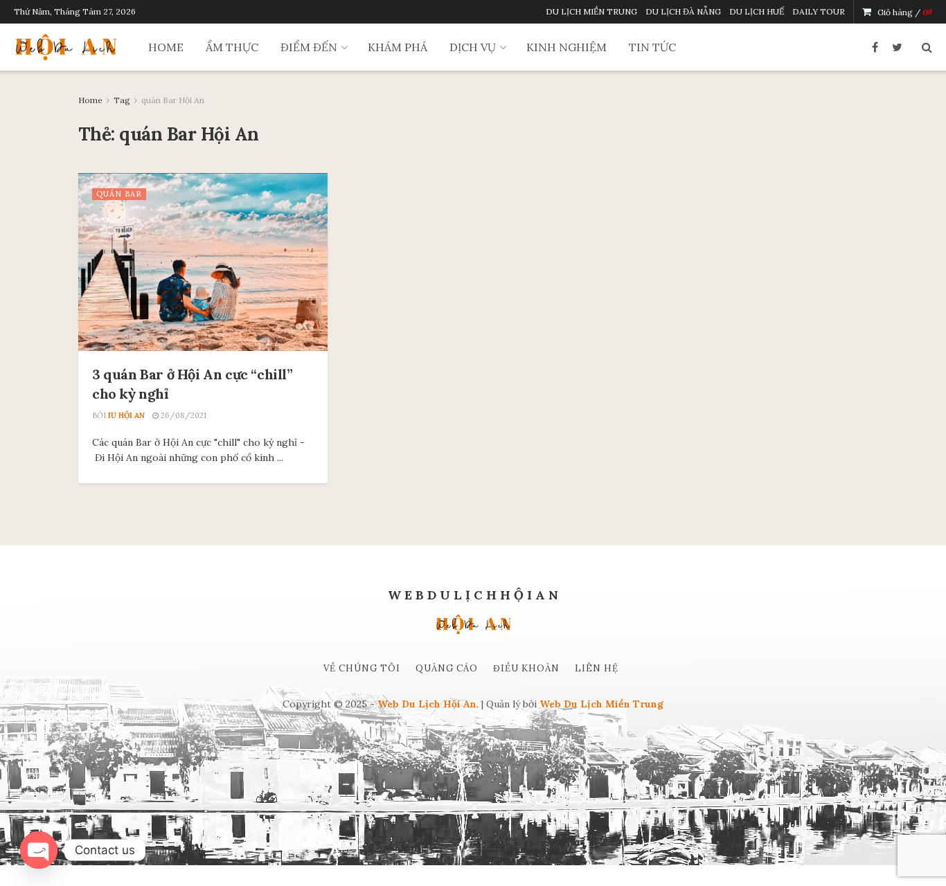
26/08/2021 (182, 415)
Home (90, 100)
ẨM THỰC (232, 47)
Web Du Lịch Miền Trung (601, 704)
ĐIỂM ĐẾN (308, 47)
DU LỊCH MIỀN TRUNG (591, 11)
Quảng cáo (447, 668)
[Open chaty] (38, 850)
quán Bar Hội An (172, 100)
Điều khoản (526, 668)
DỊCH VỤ (472, 47)
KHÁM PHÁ (397, 47)
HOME (166, 47)
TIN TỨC (652, 47)
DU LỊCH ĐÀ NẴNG (683, 11)
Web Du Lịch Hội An (426, 704)
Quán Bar (119, 194)
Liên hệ (596, 668)
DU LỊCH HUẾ (756, 11)
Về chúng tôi (361, 668)
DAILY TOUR (818, 11)
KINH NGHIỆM (566, 47)
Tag (122, 100)
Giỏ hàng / (904, 12)
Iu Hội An (126, 415)
